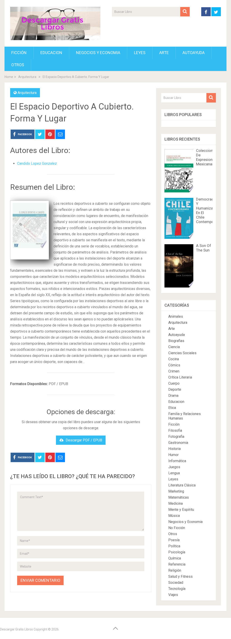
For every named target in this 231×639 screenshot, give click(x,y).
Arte (164, 52)
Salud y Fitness (180, 576)
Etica (172, 408)
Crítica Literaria (180, 377)
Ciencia (174, 347)
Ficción (19, 52)
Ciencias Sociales (182, 353)
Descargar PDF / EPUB (84, 440)
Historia (174, 449)
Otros (17, 64)
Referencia (176, 564)
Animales (175, 316)
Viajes (173, 595)
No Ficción (176, 528)
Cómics (174, 365)
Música (174, 515)
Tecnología (176, 589)
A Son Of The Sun (203, 247)
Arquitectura (27, 93)
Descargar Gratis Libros (16, 629)
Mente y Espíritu (181, 509)
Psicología (176, 552)
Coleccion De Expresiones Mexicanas (206, 157)
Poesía (174, 540)
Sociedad (175, 582)
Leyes (140, 52)
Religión (174, 570)
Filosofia (175, 430)
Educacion (51, 52)
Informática (177, 461)
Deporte (174, 389)
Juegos (174, 467)
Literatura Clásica (182, 485)
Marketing (176, 491)
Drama (173, 395)
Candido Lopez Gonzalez (37, 163)
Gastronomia (178, 442)
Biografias (176, 341)
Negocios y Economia (98, 52)
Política (174, 546)
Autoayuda (193, 52)
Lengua (174, 473)
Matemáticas (178, 497)
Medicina (175, 503)
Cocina (173, 359)
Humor (173, 455)
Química (174, 558)
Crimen (173, 371)
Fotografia (176, 436)
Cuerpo (174, 383)
